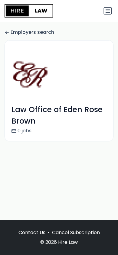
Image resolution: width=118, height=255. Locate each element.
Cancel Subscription (76, 232)
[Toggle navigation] (107, 11)
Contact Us (31, 232)
